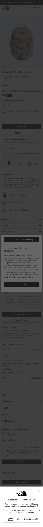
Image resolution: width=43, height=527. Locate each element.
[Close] (38, 490)
